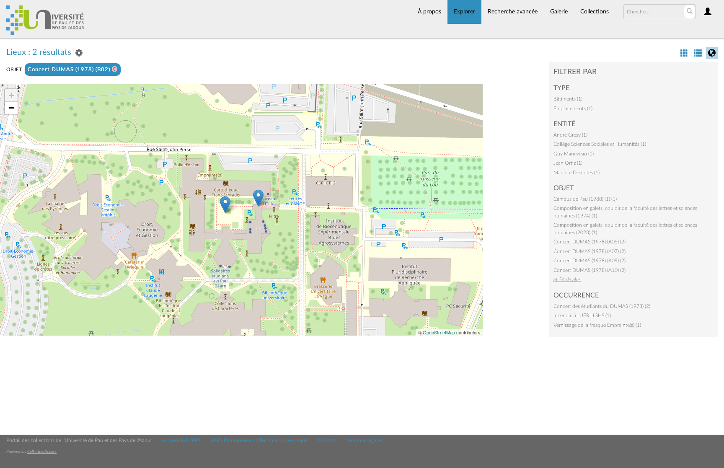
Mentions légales (363, 440)
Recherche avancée (513, 12)
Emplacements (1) (572, 108)
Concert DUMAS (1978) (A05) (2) (589, 241)
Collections (594, 12)
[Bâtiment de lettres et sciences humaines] (258, 198)
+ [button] (11, 95)
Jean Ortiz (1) (567, 162)
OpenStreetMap (439, 332)
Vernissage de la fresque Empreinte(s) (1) (597, 325)
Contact (327, 440)
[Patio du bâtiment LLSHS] (225, 204)
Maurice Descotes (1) (576, 172)
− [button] (11, 108)
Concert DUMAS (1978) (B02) (70, 69)
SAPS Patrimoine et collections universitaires (259, 440)
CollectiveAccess (42, 452)
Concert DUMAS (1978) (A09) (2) (589, 260)
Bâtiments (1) (567, 98)
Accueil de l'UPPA (181, 440)
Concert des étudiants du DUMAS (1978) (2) (601, 306)
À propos (429, 12)
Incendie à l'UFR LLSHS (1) (582, 315)
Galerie (559, 12)
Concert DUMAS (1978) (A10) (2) (589, 270)
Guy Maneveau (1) (573, 153)
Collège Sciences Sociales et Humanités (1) (599, 144)
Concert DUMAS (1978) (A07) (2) (589, 251)
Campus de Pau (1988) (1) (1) (585, 199)
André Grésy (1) (570, 134)
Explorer (464, 12)
